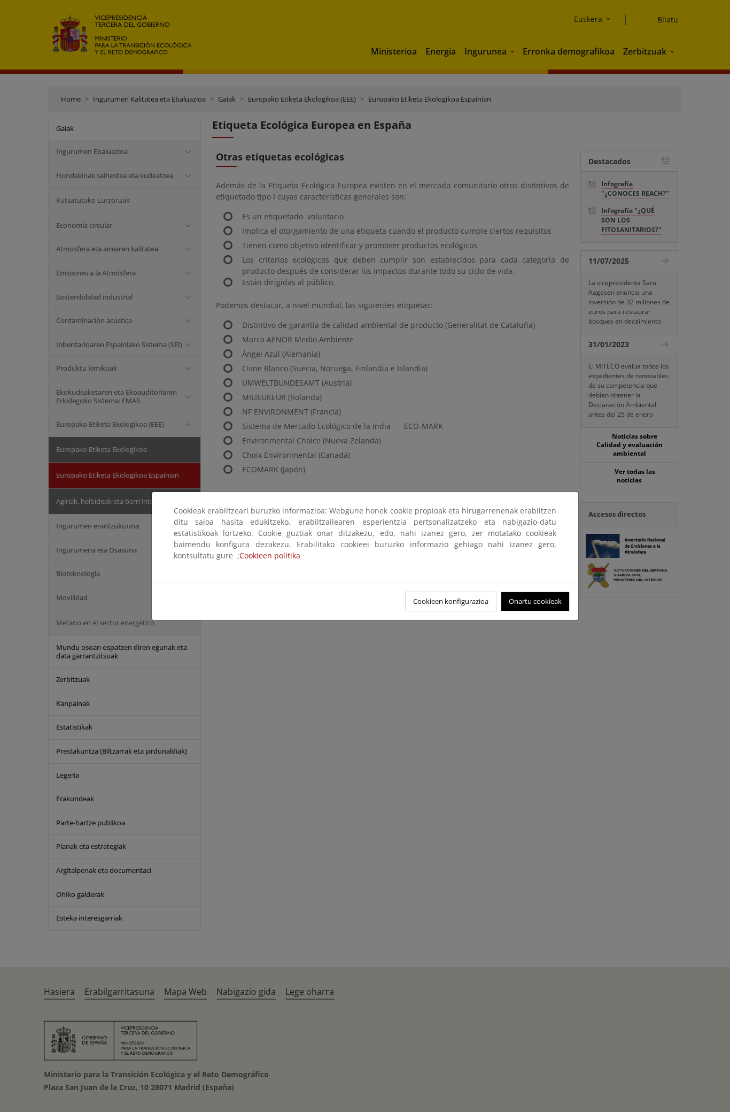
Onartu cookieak (535, 601)
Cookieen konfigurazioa (450, 601)
